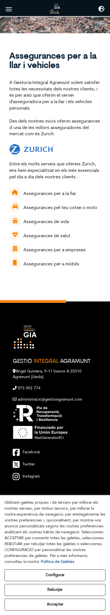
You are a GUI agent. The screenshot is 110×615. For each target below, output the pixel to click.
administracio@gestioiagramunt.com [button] (49, 400)
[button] (55, 8)
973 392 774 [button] (28, 388)
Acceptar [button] (55, 604)
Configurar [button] (55, 575)
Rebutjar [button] (55, 590)
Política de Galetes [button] (57, 562)
